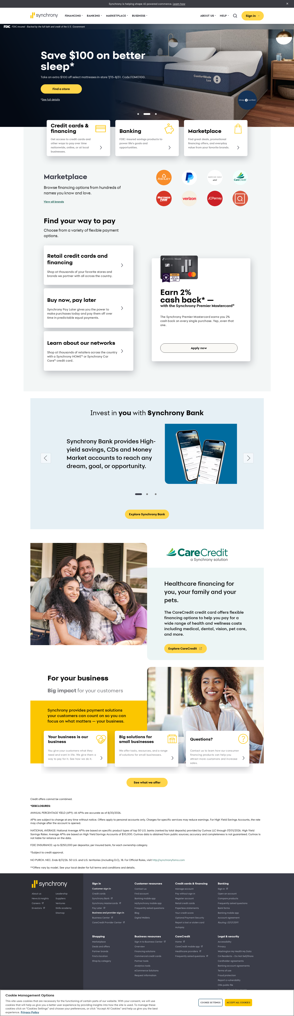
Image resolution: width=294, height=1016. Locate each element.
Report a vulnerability (229, 980)
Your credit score (184, 912)
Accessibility (224, 941)
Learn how (179, 3)
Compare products (228, 898)
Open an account (227, 893)
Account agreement (229, 917)
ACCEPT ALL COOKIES (238, 1002)
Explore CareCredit (182, 648)
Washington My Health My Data (234, 951)
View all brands (54, 201)
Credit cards (99, 893)
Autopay (179, 927)
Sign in (221, 888)
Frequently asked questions (149, 907)
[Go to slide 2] (147, 494)
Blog (137, 912)
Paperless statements (187, 907)
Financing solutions (145, 951)
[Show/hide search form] (235, 15)
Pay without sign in (185, 893)
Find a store (61, 89)
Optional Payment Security (189, 917)
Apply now (199, 348)
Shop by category (101, 960)
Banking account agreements (234, 965)
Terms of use (224, 970)
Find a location (100, 956)
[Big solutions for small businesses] (174, 757)
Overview (140, 946)
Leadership (61, 893)
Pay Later (97, 907)
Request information (145, 975)
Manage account (184, 888)
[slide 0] (138, 114)
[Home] (44, 15)
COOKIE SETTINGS (210, 1002)
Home (178, 941)
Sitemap (60, 912)
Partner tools (141, 960)
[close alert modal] (287, 4)
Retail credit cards (185, 903)
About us (36, 893)
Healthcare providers (186, 951)
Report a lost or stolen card (189, 922)
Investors (37, 907)
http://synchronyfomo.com (168, 860)
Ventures (60, 903)
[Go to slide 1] (138, 494)
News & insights (40, 898)
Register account (184, 898)
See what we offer (147, 782)
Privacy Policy (30, 1012)
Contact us (141, 888)
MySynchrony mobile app (148, 903)
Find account (142, 893)
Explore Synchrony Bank (147, 514)
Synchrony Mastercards (105, 903)
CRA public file (225, 984)
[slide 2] (156, 114)
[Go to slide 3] (156, 494)
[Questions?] (245, 757)
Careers (36, 903)
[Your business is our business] (103, 757)
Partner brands (100, 951)
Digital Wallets (142, 917)
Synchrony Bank (100, 898)
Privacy (222, 946)
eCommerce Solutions (147, 970)
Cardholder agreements (231, 960)
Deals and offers (101, 946)
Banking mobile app (145, 898)
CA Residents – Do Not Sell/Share (235, 956)
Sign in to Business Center (149, 941)
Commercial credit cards (148, 956)
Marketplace (99, 941)
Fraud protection (227, 975)
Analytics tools (142, 965)
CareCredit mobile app (187, 946)
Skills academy (64, 907)
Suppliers (61, 898)
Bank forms (224, 907)
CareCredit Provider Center (107, 922)
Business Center (101, 917)
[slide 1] (147, 114)
